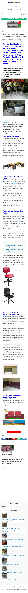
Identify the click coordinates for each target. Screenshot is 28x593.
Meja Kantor (13, 183)
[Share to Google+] (14, 432)
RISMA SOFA (6, 122)
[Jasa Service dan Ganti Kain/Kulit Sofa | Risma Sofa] (14, 2)
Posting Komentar (18, 39)
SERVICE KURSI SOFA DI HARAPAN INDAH (12, 565)
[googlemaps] (20, 9)
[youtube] (11, 9)
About (5, 586)
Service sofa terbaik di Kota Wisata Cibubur (12, 572)
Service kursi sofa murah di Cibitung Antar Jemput (14, 580)
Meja (4, 316)
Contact (9, 586)
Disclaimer (22, 586)
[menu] (3, 14)
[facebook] (8, 9)
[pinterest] (14, 439)
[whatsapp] (17, 9)
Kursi (8, 316)
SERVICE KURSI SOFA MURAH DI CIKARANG (12, 539)
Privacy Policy (15, 586)
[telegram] (24, 439)
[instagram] (14, 9)
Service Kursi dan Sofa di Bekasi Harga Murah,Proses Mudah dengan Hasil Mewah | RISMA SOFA (12, 530)
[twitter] (9, 439)
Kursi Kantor (18, 221)
